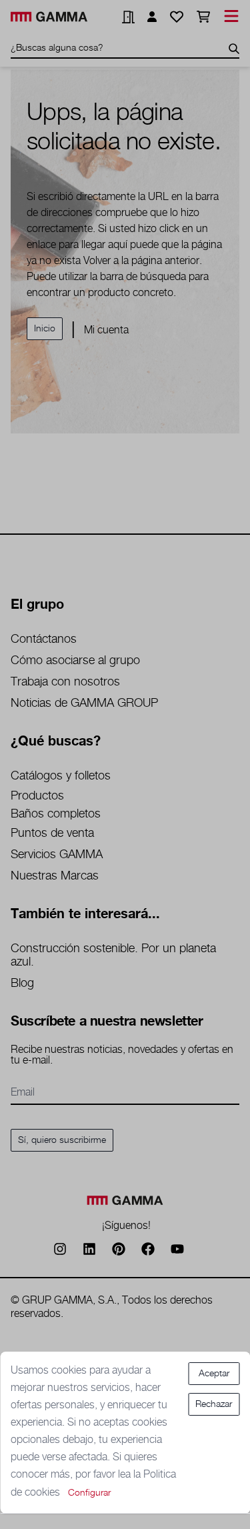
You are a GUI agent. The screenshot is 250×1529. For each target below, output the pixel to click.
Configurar (89, 1493)
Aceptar (214, 1373)
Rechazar (213, 1404)
